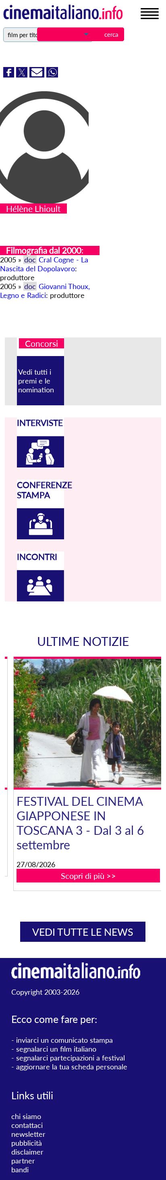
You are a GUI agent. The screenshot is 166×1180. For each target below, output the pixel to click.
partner (23, 1160)
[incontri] (40, 598)
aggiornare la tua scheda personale (71, 1066)
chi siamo (26, 1116)
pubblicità (26, 1142)
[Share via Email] (37, 74)
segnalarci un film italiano (56, 1048)
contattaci (27, 1125)
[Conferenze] (40, 536)
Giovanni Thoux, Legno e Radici (45, 291)
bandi (20, 1169)
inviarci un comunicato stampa (64, 1039)
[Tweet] (22, 74)
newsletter (28, 1134)
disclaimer (27, 1151)
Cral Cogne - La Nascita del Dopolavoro (44, 264)
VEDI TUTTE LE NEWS (82, 932)
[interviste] (40, 464)
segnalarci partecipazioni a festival (70, 1057)
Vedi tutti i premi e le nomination (36, 380)
